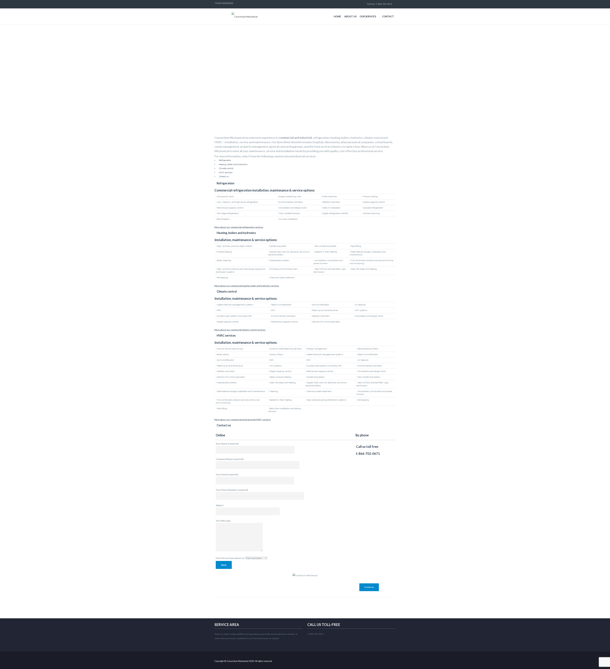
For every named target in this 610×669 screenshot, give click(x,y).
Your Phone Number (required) (232, 489)
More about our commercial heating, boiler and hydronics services (246, 285)
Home (337, 16)
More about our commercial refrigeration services (238, 227)
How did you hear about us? (230, 558)
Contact (388, 16)
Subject (220, 505)
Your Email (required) (227, 474)
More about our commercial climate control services (239, 329)
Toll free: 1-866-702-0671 (379, 4)
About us (350, 16)
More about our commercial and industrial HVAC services (242, 419)
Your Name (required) (227, 443)
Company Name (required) (230, 459)
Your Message (223, 520)
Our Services (368, 16)
